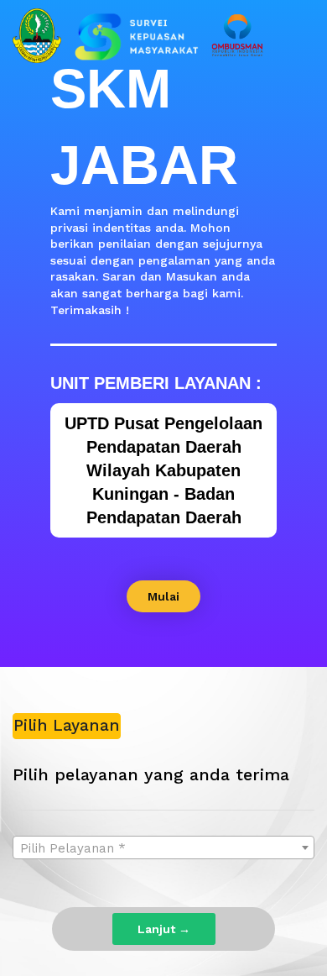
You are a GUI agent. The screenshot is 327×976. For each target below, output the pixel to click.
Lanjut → (164, 929)
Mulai (163, 596)
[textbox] (163, 848)
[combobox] (163, 847)
